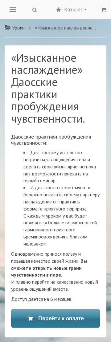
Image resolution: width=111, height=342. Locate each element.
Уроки (18, 28)
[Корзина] (103, 9)
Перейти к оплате (61, 318)
